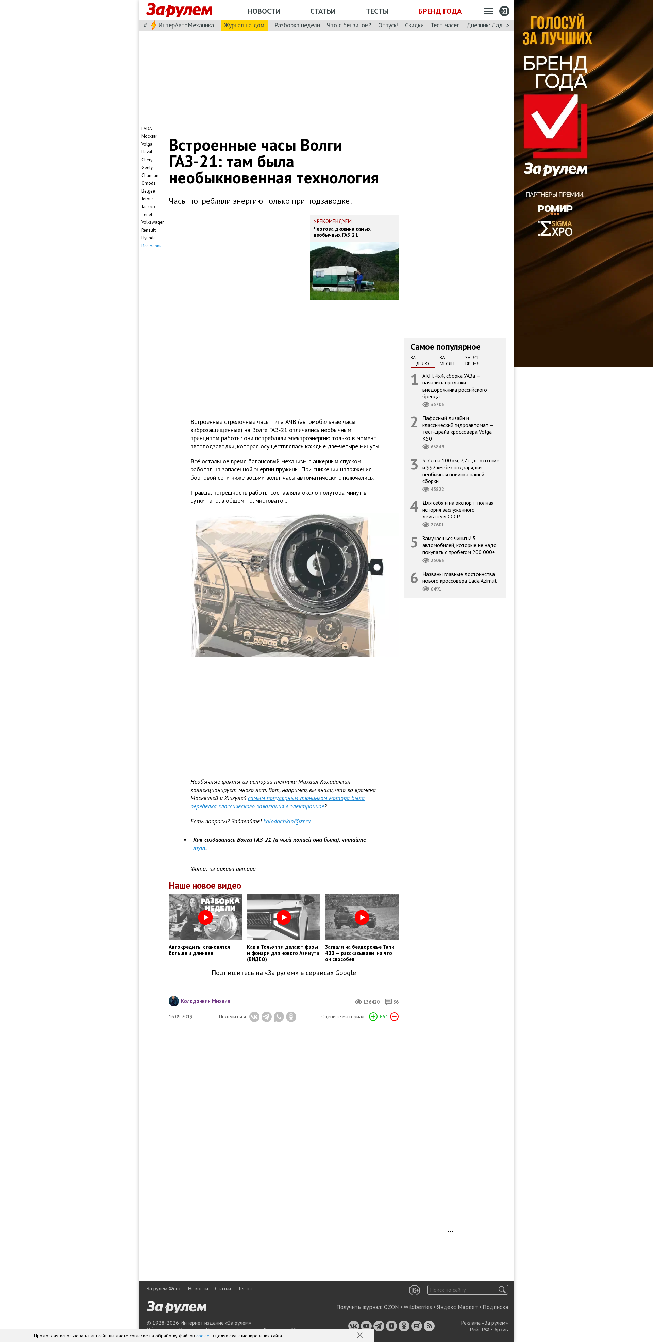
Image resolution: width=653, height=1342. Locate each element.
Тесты (377, 11)
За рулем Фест (164, 1288)
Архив (501, 1329)
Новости (264, 11)
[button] (360, 1335)
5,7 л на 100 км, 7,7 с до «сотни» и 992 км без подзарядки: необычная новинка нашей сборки (460, 470)
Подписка (495, 1307)
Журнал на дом (244, 25)
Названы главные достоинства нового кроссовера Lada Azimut (459, 577)
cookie (203, 1335)
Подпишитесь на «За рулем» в (284, 973)
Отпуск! (388, 25)
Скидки (414, 25)
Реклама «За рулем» (484, 1322)
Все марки (151, 246)
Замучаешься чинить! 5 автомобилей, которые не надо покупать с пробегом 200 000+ (459, 545)
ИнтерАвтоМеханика (186, 25)
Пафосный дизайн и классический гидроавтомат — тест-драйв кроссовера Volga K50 (458, 428)
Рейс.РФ (479, 1329)
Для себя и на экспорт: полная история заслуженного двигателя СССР (457, 509)
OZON (391, 1307)
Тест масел (445, 25)
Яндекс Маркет (457, 1307)
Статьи (323, 11)
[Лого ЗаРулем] (179, 10)
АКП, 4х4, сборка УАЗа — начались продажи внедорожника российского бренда (454, 386)
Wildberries (418, 1307)
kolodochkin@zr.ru (287, 821)
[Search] (502, 1289)
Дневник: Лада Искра (495, 25)
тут (199, 847)
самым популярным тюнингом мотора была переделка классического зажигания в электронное (277, 802)
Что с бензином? (349, 25)
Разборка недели (297, 25)
